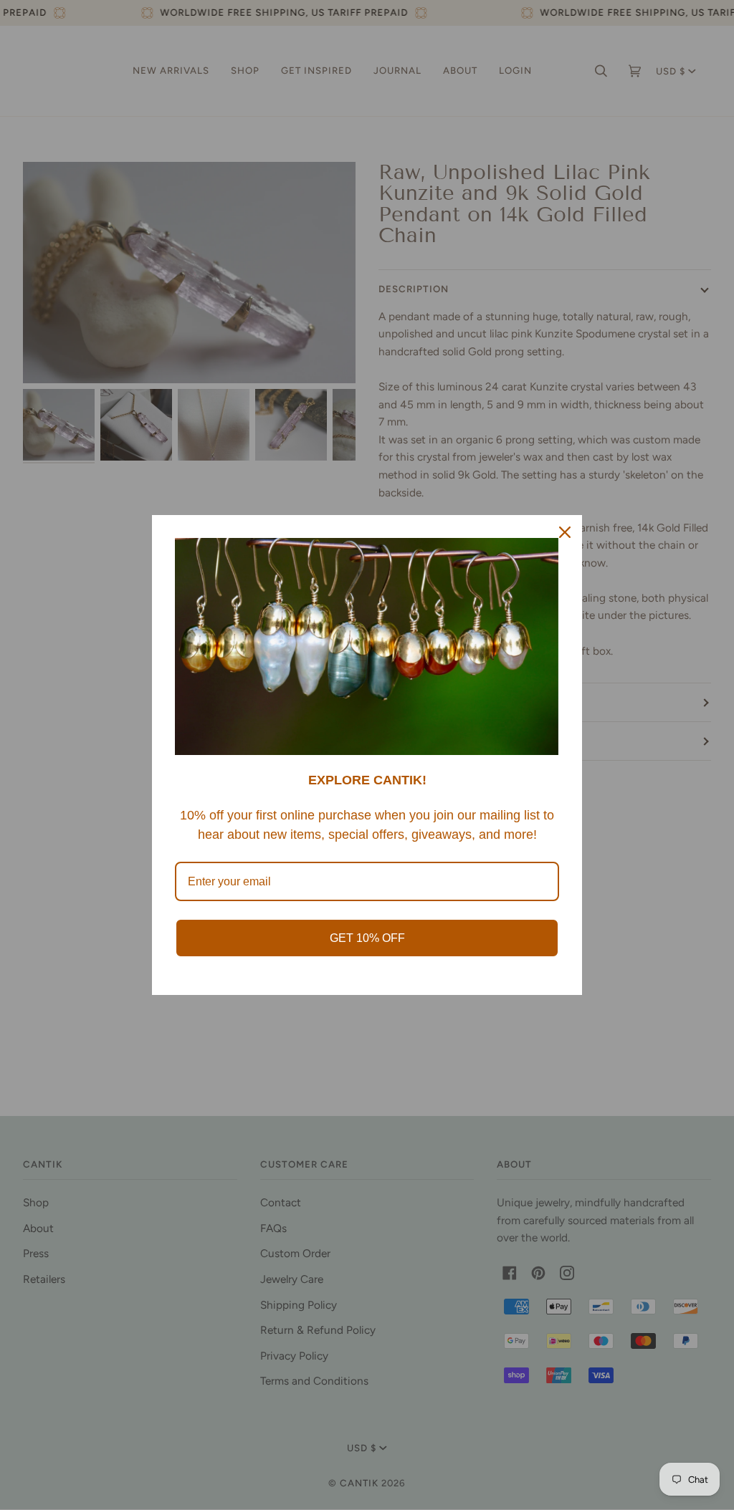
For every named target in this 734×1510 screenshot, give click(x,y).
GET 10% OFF (367, 938)
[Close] (565, 532)
